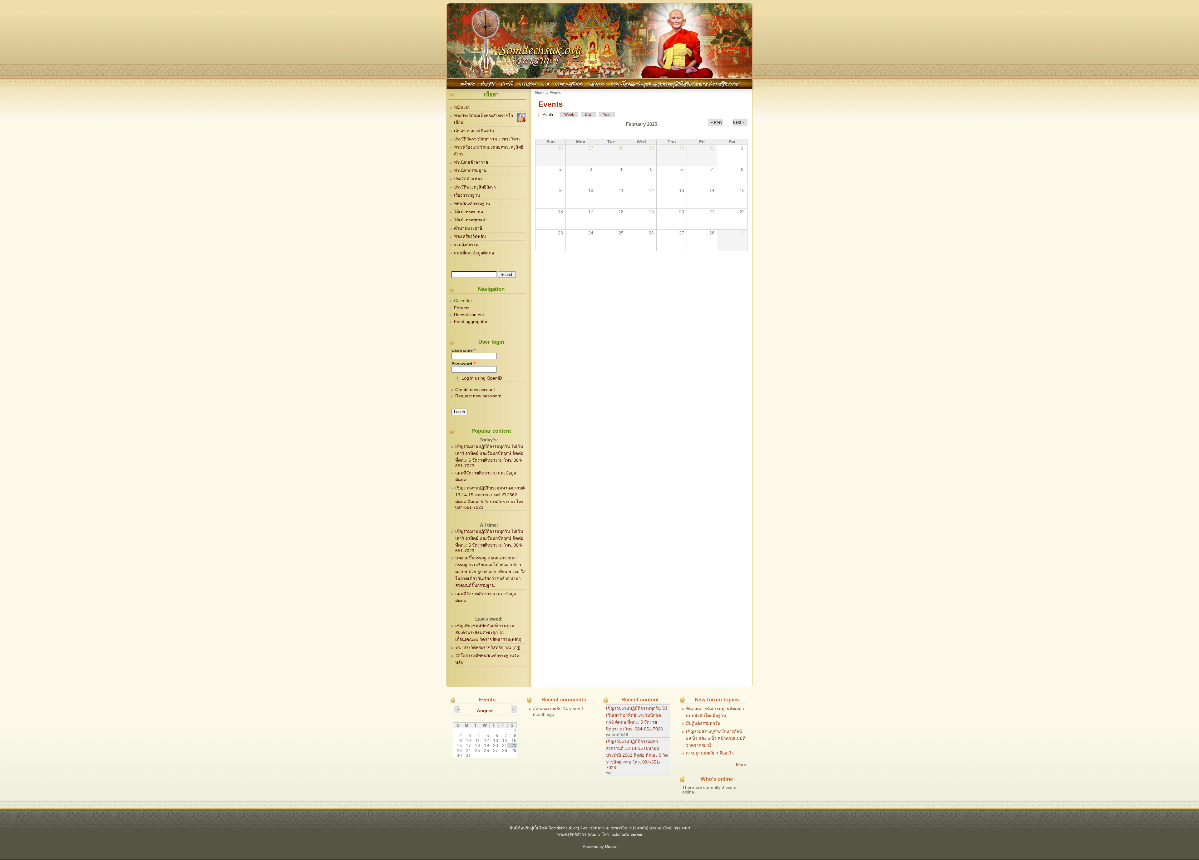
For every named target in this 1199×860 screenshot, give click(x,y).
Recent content (469, 314)
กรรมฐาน (527, 83)
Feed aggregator (470, 321)
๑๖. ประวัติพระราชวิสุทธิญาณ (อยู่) (488, 647)
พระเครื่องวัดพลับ (470, 236)
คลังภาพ (597, 83)
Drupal (611, 846)
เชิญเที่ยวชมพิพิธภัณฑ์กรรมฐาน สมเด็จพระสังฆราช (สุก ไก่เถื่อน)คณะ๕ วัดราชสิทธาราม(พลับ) (488, 632)
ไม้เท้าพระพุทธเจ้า (471, 220)
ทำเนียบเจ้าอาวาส (471, 162)
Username (463, 350)
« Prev (717, 122)
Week (569, 114)
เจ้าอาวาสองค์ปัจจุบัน (474, 131)
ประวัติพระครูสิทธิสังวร (475, 187)
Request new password (478, 396)
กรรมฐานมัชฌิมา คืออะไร (710, 753)
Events (555, 93)
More (741, 764)
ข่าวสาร (488, 83)
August (485, 710)
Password (463, 363)
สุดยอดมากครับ (547, 708)
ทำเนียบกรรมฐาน (470, 170)
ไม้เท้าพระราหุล (468, 211)
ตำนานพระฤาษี (468, 228)
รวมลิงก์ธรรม (466, 245)
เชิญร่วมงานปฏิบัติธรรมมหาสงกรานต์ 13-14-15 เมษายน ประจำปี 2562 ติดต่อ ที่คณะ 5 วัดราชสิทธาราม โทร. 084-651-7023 (637, 754)
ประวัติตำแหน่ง (468, 178)
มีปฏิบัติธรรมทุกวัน (703, 723)
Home (540, 93)
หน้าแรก (467, 83)
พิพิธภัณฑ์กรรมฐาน (472, 203)
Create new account (475, 389)
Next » (738, 122)
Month (549, 114)
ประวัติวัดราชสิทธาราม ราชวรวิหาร (487, 139)
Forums (461, 308)
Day (588, 114)
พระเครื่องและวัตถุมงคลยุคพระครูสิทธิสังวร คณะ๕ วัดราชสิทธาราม (675, 83)
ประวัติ (507, 83)
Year (607, 114)
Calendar (463, 300)
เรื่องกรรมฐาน (467, 195)
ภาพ (545, 83)
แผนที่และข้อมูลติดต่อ (474, 253)
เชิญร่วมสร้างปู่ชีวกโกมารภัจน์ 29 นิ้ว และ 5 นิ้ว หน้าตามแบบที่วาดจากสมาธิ (715, 738)
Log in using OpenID (481, 378)
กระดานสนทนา (569, 83)
